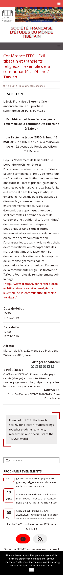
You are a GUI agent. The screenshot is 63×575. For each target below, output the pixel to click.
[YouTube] (23, 538)
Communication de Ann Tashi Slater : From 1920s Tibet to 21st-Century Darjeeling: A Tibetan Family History (37, 489)
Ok (31, 570)
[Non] (58, 563)
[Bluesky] (48, 366)
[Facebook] (32, 366)
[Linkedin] (36, 366)
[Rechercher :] (30, 458)
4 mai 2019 (11, 85)
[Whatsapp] (40, 366)
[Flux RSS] (40, 538)
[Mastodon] (52, 366)
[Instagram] (44, 366)
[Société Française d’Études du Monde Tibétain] (31, 20)
